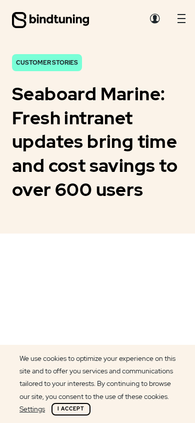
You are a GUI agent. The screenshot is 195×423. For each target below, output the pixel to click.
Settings (32, 408)
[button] (181, 21)
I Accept (71, 408)
